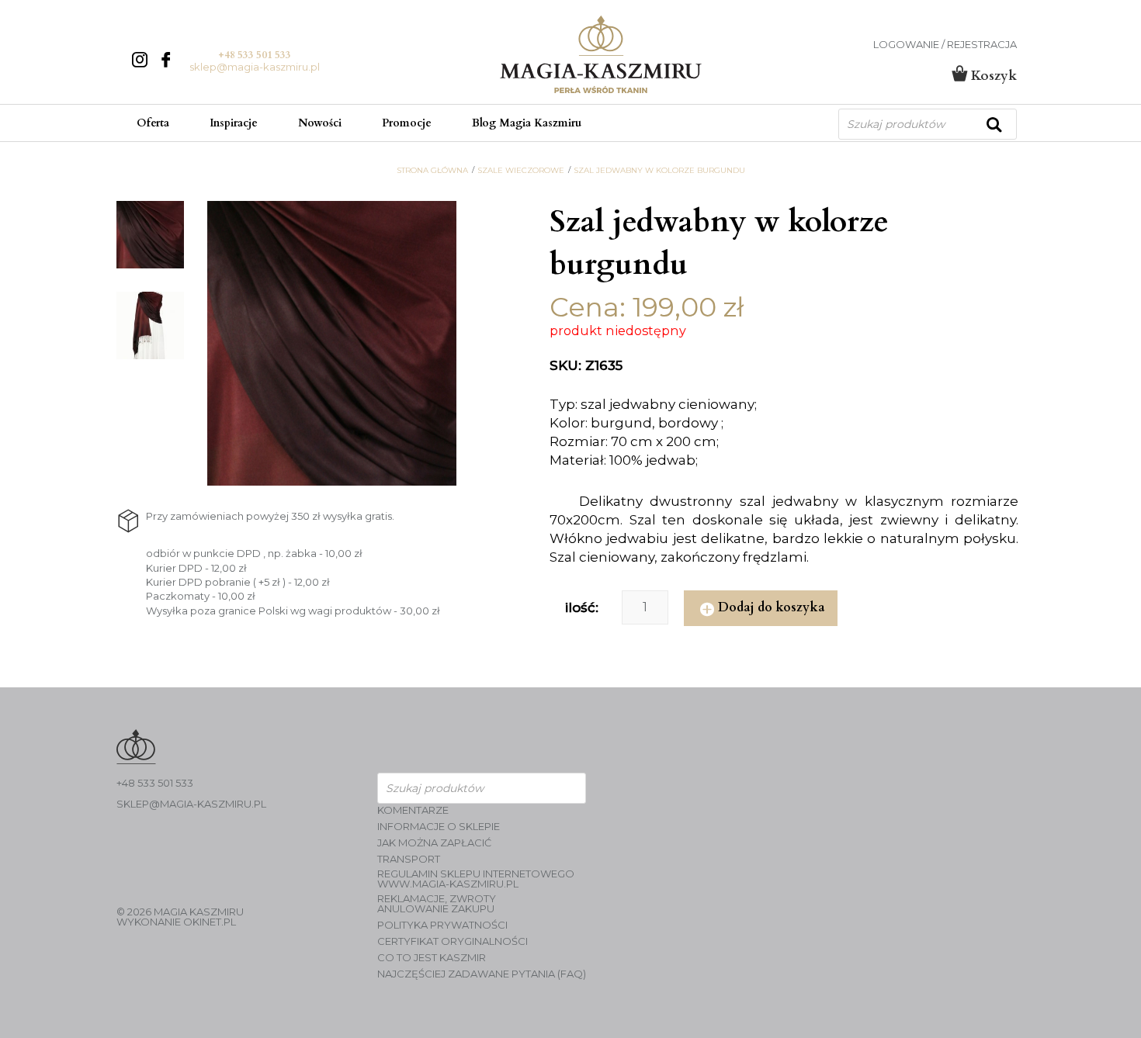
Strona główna (432, 170)
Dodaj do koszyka (771, 607)
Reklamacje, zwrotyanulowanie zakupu (436, 904)
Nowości (320, 123)
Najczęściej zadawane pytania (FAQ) (481, 974)
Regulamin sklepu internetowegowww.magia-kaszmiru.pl (475, 879)
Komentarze (413, 810)
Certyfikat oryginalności (452, 941)
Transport (408, 859)
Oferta (153, 123)
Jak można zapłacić (434, 843)
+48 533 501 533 (254, 55)
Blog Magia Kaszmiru (526, 123)
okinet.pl (209, 921)
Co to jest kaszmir (431, 958)
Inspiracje (234, 123)
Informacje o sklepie (438, 827)
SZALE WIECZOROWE (520, 170)
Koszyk (992, 76)
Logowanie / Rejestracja (945, 45)
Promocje (407, 123)
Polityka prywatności (442, 925)
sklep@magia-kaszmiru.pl (254, 67)
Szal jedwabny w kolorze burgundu (659, 170)
